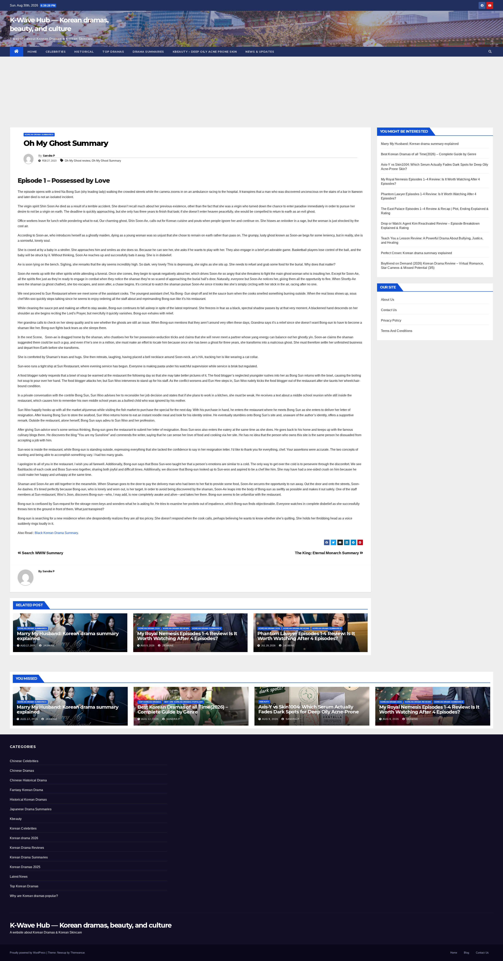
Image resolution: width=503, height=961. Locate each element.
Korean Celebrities (23, 828)
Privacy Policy (391, 320)
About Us (387, 299)
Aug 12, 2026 (150, 719)
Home (32, 51)
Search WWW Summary (42, 553)
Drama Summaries (148, 51)
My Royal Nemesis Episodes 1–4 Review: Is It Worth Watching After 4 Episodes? (187, 636)
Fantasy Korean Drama (26, 790)
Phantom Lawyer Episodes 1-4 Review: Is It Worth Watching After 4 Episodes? (306, 636)
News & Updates (259, 51)
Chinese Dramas (22, 770)
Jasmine (48, 645)
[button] (490, 51)
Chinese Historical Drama (28, 780)
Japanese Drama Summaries (30, 809)
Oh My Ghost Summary (106, 160)
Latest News (19, 876)
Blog (466, 952)
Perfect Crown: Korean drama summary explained (416, 253)
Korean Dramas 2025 (25, 867)
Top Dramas (113, 51)
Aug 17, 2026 (29, 719)
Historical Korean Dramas (28, 799)
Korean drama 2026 (149, 628)
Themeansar (77, 952)
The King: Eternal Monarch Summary (327, 553)
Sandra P (49, 155)
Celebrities (56, 51)
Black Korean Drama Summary (56, 533)
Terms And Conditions (396, 331)
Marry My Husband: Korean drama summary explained (67, 636)
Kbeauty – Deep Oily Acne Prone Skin (205, 51)
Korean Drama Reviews (176, 628)
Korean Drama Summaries (39, 134)
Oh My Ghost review (77, 160)
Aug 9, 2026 (270, 719)
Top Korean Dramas (150, 702)
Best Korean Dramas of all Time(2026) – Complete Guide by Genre (428, 154)
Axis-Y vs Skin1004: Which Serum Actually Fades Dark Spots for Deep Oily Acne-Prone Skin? (308, 711)
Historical (84, 51)
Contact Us (389, 310)
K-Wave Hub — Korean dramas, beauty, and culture (90, 925)
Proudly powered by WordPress (28, 952)
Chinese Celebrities (24, 761)
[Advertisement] (251, 86)
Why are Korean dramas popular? (183, 702)
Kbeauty (264, 702)
